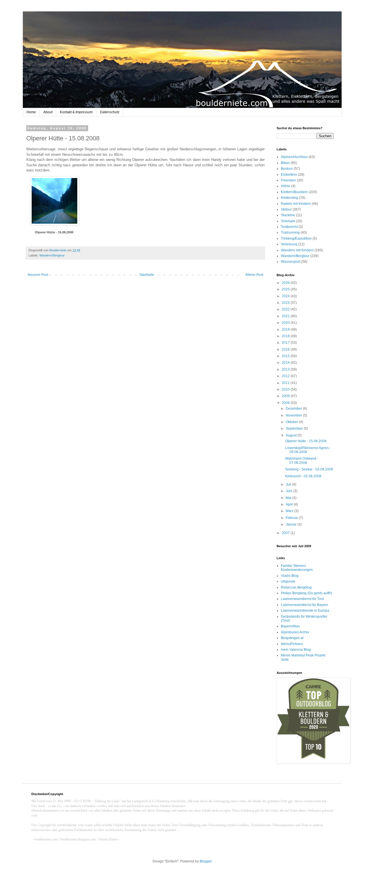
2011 (286, 383)
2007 (286, 533)
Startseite (146, 275)
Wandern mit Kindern (297, 250)
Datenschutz (109, 112)
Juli (289, 484)
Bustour (287, 169)
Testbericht (289, 227)
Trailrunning (290, 233)
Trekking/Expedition (296, 239)
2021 (286, 316)
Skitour (286, 209)
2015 (286, 356)
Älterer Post (254, 275)
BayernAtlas (290, 626)
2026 (286, 283)
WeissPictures (292, 644)
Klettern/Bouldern (294, 192)
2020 (286, 323)
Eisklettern (289, 175)
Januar (291, 524)
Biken (285, 163)
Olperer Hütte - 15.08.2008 (54, 232)
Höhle (285, 186)
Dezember (294, 409)
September (295, 429)
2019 (286, 330)
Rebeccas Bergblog (296, 587)
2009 (286, 396)
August (291, 435)
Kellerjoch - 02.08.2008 (303, 476)
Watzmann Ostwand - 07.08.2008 (301, 460)
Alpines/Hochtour (294, 157)
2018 (286, 336)
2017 (286, 343)
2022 (286, 309)
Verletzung (289, 244)
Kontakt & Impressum (76, 112)
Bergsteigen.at (292, 638)
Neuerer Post (38, 275)
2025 (286, 289)
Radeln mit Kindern (296, 204)
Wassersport (290, 262)
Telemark (288, 221)
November (294, 415)
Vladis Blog (290, 576)
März (290, 511)
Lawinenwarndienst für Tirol (302, 599)
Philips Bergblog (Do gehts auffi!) (306, 593)
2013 (286, 369)
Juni (289, 491)
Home (31, 112)
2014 (286, 363)
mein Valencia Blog (296, 650)
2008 (286, 403)
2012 (286, 376)
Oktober (292, 422)
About (47, 112)
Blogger (206, 861)
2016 (286, 349)
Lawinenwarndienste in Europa (305, 611)
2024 (286, 296)
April (290, 504)
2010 (286, 389)
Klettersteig (289, 198)
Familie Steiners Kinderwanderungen (297, 568)
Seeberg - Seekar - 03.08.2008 (309, 469)
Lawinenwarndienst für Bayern (304, 605)
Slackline (288, 215)
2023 (286, 303)
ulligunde (288, 581)
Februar (292, 518)
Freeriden (288, 180)
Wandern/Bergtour (52, 255)
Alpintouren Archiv (295, 632)
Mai (289, 498)
